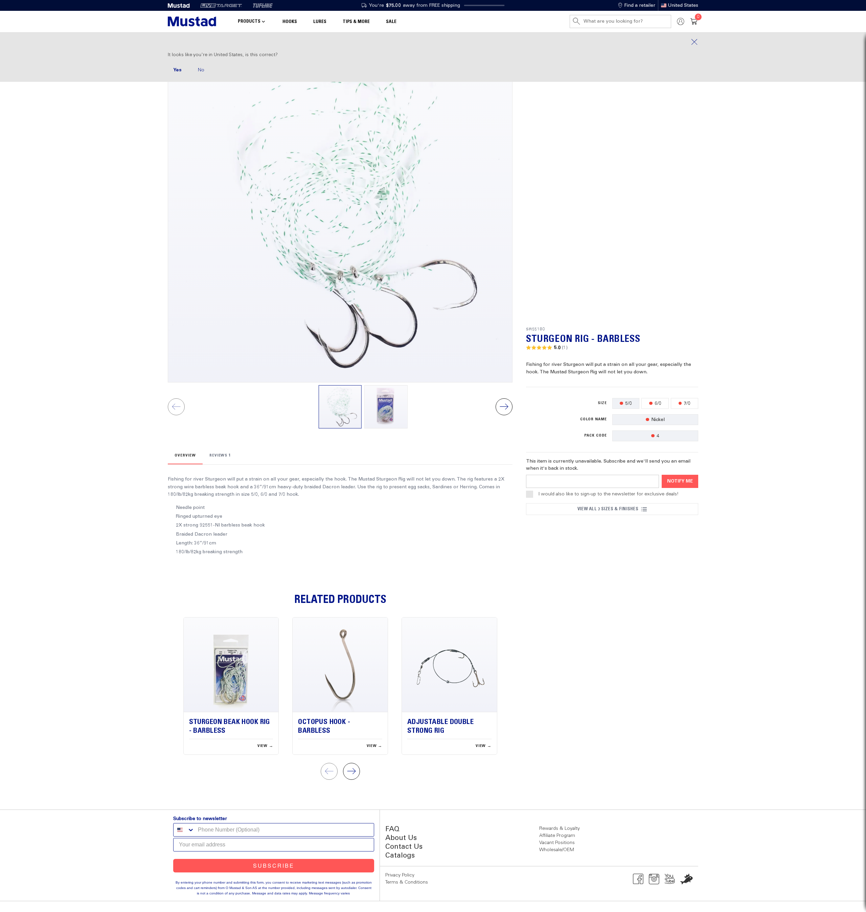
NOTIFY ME (680, 481)
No (201, 70)
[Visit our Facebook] (638, 878)
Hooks (289, 21)
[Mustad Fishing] (181, 5)
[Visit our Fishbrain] (686, 878)
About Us (401, 838)
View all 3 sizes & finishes (607, 509)
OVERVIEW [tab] (185, 455)
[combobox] (184, 829)
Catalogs (400, 855)
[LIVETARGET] (221, 5)
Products (249, 21)
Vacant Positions (557, 842)
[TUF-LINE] (263, 5)
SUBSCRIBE (273, 865)
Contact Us (404, 846)
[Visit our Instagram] (654, 878)
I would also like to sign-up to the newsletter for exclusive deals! (609, 494)
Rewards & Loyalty (559, 828)
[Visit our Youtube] (670, 878)
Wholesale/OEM (556, 849)
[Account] (681, 21)
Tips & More (356, 21)
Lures (319, 21)
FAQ (392, 829)
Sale (391, 21)
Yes (177, 70)
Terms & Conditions (406, 882)
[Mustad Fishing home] (192, 21)
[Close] (433, 41)
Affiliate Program (557, 835)
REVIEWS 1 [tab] (220, 455)
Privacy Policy (399, 875)
